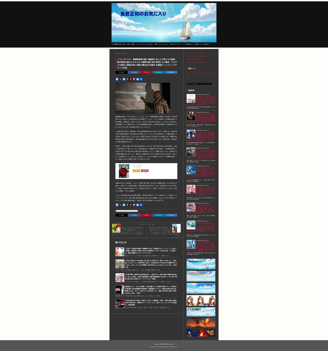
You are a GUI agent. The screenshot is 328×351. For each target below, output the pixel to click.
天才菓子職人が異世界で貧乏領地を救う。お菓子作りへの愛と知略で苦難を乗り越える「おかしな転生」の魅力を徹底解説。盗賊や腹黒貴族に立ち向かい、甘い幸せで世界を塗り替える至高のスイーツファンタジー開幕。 (151, 277)
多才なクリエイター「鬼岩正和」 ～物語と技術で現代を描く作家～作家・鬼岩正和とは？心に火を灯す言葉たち (201, 75)
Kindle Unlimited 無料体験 (194, 59)
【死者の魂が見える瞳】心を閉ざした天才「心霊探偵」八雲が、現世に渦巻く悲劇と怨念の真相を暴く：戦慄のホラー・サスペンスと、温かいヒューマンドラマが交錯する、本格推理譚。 (151, 303)
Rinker (139, 167)
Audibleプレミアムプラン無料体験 (196, 56)
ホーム (119, 53)
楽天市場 (144, 170)
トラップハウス (137, 165)
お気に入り (127, 53)
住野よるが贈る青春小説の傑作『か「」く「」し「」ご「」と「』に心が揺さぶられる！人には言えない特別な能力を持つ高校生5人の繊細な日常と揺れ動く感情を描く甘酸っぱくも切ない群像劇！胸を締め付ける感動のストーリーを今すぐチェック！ (201, 227)
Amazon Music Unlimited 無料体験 (196, 62)
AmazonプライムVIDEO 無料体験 (196, 53)
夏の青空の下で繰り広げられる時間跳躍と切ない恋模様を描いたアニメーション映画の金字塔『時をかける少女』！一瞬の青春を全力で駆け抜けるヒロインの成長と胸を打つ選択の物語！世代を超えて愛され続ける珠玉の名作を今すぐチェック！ (201, 172)
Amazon (136, 170)
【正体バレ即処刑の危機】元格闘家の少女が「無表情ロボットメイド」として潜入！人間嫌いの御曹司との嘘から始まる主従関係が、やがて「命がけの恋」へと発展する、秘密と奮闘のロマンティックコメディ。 (151, 251)
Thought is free (173, 346)
